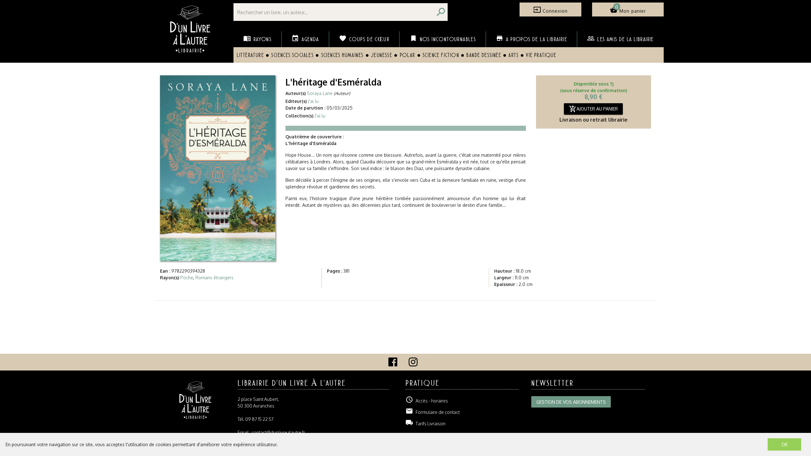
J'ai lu (313, 101)
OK (785, 444)
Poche (186, 277)
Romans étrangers (214, 277)
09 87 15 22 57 (259, 419)
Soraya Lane (320, 93)
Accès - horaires (427, 400)
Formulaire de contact (433, 412)
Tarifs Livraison (425, 423)
